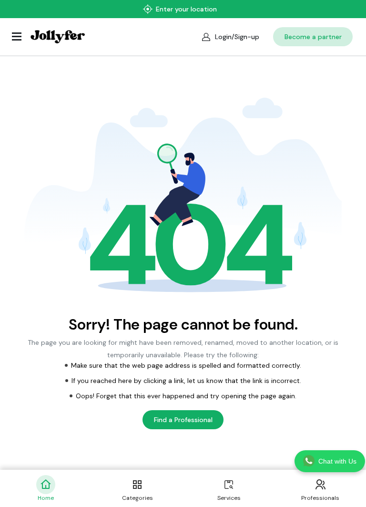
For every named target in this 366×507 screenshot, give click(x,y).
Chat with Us (337, 461)
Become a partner (313, 36)
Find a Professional (183, 419)
